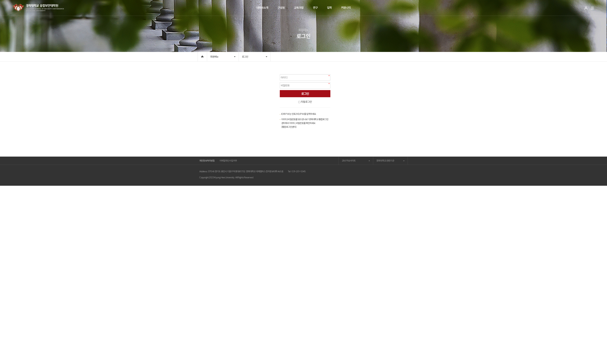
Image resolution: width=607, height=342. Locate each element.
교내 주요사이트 (349, 160)
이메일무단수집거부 (228, 160)
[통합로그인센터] (288, 126)
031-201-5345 (298, 171)
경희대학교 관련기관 (385, 160)
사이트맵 (592, 8)
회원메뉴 (214, 56)
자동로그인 (306, 101)
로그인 (586, 8)
